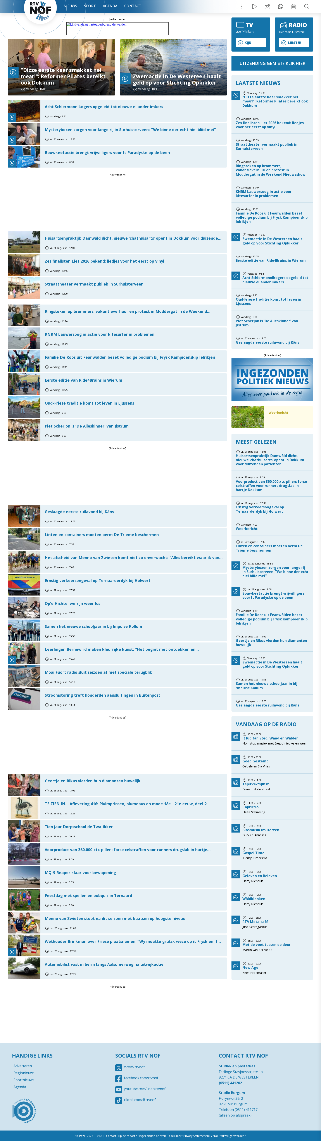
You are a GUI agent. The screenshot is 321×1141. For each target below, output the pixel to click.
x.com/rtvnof (134, 1067)
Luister (294, 42)
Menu (241, 6)
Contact (132, 5)
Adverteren (23, 1065)
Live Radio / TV (254, 6)
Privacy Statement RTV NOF (200, 1136)
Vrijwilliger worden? (233, 1136)
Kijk (248, 42)
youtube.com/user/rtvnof (145, 1088)
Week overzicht (293, 6)
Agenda (110, 5)
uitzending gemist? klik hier (272, 63)
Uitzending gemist (267, 6)
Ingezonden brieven (152, 1136)
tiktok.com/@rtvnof (140, 1099)
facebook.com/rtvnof (141, 1077)
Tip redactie (280, 6)
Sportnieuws (24, 1079)
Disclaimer (174, 1136)
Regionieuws (24, 1072)
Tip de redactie (127, 1136)
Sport (90, 5)
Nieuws (70, 5)
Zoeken (306, 6)
